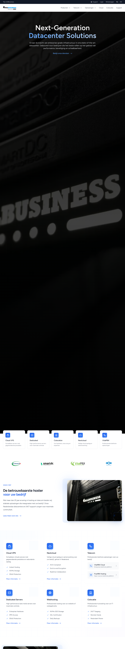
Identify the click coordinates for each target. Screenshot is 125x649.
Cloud (101, 8)
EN (121, 2)
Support (95, 2)
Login (101, 2)
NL (117, 2)
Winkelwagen (110, 2)
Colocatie (109, 8)
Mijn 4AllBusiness (8, 2)
